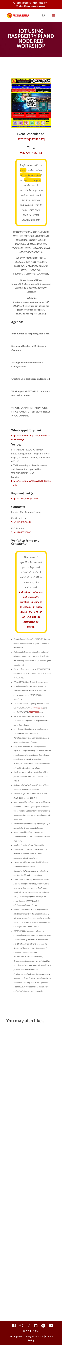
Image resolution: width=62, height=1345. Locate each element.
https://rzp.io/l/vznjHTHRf (24, 498)
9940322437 (38, 708)
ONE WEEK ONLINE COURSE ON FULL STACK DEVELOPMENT (29, 1079)
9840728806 (34, 712)
